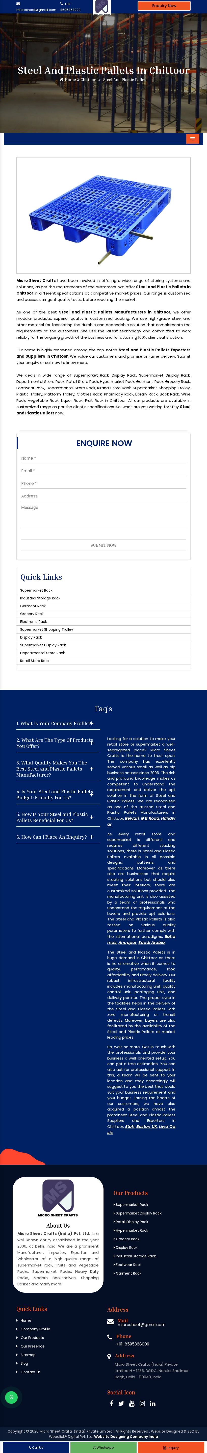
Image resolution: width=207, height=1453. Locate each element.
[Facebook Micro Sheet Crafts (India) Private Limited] (111, 1404)
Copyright (16, 1431)
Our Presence (32, 1346)
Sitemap (28, 1354)
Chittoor (88, 79)
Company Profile (35, 1329)
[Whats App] (11, 1397)
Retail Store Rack (34, 660)
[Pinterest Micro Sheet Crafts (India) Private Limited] (132, 1404)
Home (70, 79)
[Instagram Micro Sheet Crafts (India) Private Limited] (142, 1404)
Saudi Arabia (151, 942)
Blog (24, 1363)
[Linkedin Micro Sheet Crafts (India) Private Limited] (152, 1404)
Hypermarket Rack (131, 1230)
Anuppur (127, 942)
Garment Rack (33, 606)
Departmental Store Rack (42, 652)
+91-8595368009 (132, 1344)
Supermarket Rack (36, 590)
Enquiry (172, 1447)
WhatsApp (105, 1447)
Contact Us (30, 1372)
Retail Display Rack (131, 1221)
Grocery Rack (32, 613)
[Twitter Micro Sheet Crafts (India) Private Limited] (121, 1404)
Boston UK (146, 1126)
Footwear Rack (128, 1264)
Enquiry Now (164, 5)
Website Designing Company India (126, 1436)
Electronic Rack (33, 621)
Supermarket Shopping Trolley (46, 629)
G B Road (150, 818)
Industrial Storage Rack (40, 598)
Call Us (37, 1447)
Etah (130, 1126)
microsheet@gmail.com (36, 9)
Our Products (32, 1337)
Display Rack (31, 637)
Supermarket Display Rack (43, 645)
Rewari (132, 818)
